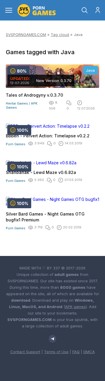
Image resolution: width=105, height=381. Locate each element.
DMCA (89, 351)
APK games (75, 306)
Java (90, 70)
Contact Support (25, 351)
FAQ (76, 351)
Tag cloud (60, 34)
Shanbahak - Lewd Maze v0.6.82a (41, 172)
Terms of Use (56, 351)
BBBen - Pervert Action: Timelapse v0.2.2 (48, 135)
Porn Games (15, 144)
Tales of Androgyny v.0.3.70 (34, 95)
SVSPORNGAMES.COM (26, 34)
